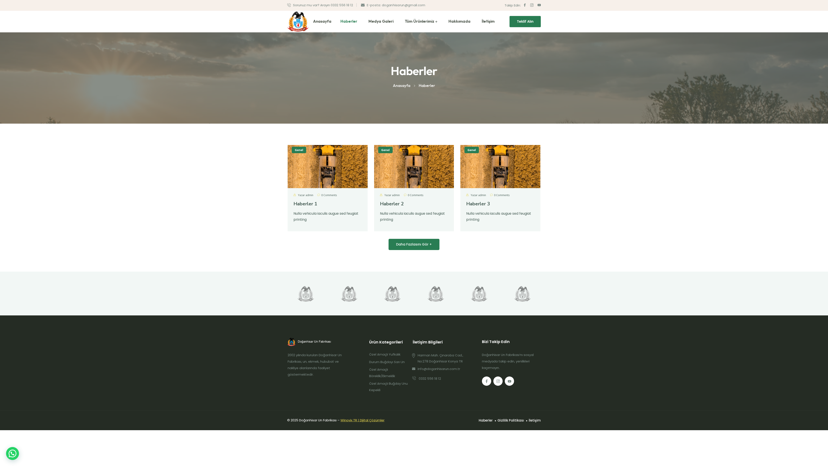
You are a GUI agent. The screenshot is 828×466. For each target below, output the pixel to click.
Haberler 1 (305, 204)
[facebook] (524, 5)
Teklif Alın (525, 21)
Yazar (305, 195)
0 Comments (329, 195)
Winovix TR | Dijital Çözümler (362, 420)
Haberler (348, 21)
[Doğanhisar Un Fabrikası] (298, 21)
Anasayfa (322, 21)
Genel (299, 150)
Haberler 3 (478, 204)
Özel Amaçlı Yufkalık (384, 354)
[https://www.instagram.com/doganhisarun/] (498, 381)
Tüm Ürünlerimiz (419, 21)
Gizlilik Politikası (510, 420)
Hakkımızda (459, 21)
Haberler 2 (392, 204)
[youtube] (539, 5)
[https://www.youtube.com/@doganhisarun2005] (509, 381)
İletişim (488, 21)
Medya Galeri (381, 21)
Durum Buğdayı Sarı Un (387, 362)
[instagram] (531, 5)
